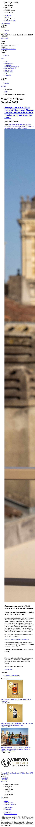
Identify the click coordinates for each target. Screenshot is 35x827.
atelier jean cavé (22, 128)
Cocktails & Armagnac (11, 675)
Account (3, 86)
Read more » (8, 669)
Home (6, 91)
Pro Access (4, 33)
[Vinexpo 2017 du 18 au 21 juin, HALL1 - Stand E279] (15, 771)
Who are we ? (8, 807)
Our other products (10, 804)
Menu (2, 58)
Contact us (7, 812)
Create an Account (9, 20)
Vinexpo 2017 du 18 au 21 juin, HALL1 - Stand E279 (17, 773)
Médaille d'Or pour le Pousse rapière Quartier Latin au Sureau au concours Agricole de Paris (17, 724)
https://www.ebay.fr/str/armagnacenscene (16, 639)
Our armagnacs (8, 802)
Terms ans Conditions (10, 814)
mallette (29, 126)
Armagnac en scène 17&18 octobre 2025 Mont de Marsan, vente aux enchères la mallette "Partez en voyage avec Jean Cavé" (19, 112)
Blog (5, 93)
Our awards (7, 809)
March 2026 (4, 778)
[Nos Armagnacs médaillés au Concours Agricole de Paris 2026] (15, 698)
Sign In (6, 17)
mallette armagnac (20, 126)
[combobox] (9, 45)
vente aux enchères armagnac (17, 124)
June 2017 (4, 781)
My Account (8, 15)
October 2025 (5, 779)
